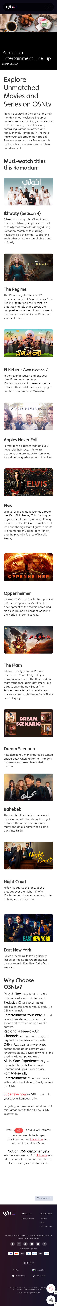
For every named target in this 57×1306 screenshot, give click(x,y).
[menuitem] (11, 7)
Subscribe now (15, 1094)
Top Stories (17, 1290)
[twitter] (44, 1244)
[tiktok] (25, 1244)
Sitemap (41, 1290)
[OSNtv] (9, 1213)
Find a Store (40, 1276)
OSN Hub (43, 1219)
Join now (41, 1155)
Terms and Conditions (17, 1287)
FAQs (17, 1270)
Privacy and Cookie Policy (38, 1287)
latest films (36, 1139)
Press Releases (29, 1290)
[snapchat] (38, 1244)
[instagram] (19, 1244)
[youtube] (31, 1244)
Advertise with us (28, 1219)
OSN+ (42, 1223)
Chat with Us (20, 1276)
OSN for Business (46, 1227)
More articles (44, 1198)
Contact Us (39, 1270)
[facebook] (12, 1244)
